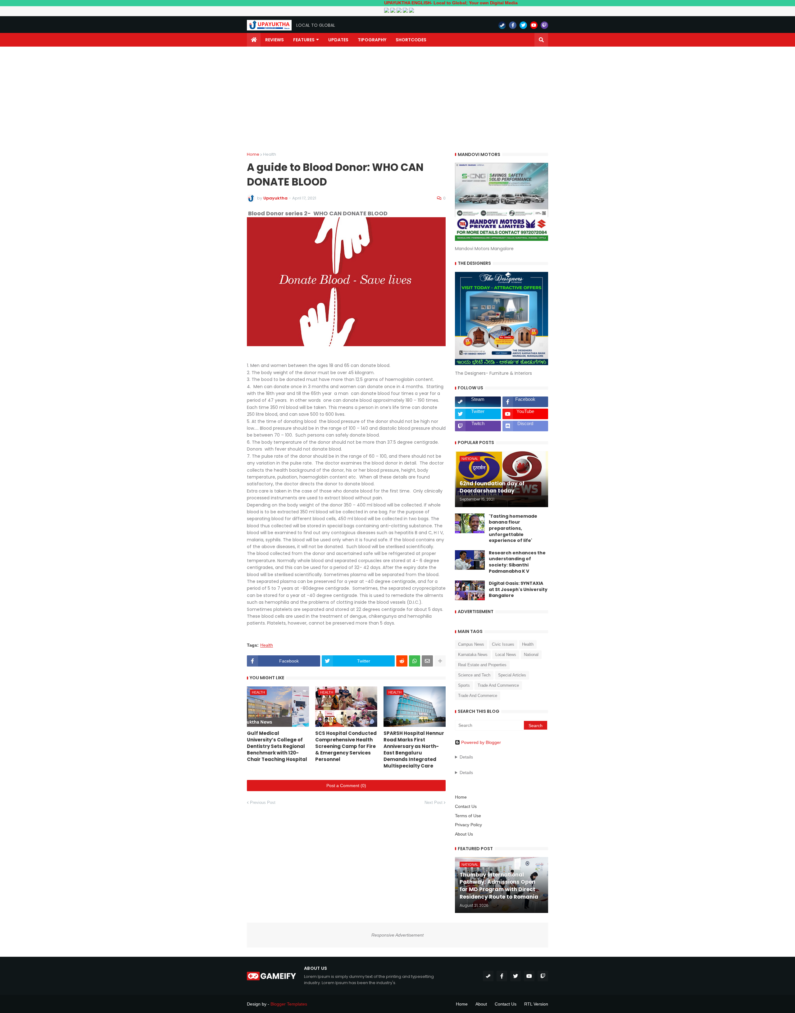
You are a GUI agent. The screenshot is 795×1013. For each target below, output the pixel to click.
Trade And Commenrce (498, 685)
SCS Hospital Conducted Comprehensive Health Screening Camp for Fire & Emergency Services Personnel (346, 746)
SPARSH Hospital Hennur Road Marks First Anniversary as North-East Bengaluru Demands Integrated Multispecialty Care (414, 749)
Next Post (434, 802)
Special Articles (512, 675)
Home (253, 154)
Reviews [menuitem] (274, 40)
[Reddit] (401, 661)
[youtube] (534, 25)
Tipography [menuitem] (372, 40)
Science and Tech (474, 675)
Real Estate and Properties (482, 664)
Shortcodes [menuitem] (411, 40)
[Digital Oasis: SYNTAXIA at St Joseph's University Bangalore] (470, 590)
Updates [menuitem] (338, 40)
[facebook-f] (512, 25)
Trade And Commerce (477, 695)
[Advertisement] (397, 99)
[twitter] (523, 25)
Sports (464, 685)
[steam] (502, 25)
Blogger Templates (288, 1004)
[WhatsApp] (414, 661)
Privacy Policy (468, 824)
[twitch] (544, 25)
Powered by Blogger (481, 742)
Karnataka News (473, 654)
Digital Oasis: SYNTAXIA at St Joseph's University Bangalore (518, 589)
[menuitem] (254, 40)
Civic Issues (503, 644)
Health (269, 154)
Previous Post (262, 802)
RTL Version (536, 1004)
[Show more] (440, 661)
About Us (464, 834)
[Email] (427, 661)
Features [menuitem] (304, 40)
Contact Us (466, 806)
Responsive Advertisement (397, 935)
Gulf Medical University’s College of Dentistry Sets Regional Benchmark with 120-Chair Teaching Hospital (277, 746)
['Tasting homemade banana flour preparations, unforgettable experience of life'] (470, 523)
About (481, 1004)
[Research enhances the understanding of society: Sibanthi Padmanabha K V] (470, 560)
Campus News (471, 644)
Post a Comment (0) (346, 785)
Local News (505, 654)
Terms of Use (468, 815)
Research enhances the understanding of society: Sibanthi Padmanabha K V (517, 562)
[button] (541, 40)
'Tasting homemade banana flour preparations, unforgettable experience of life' (513, 528)
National (531, 654)
